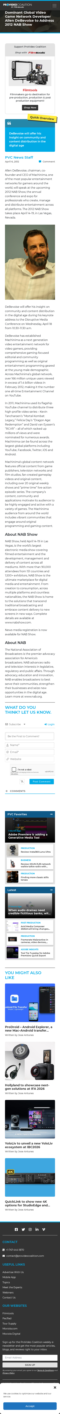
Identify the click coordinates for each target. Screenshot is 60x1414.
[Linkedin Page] (37, 1230)
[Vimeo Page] (43, 1230)
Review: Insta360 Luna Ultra (36, 852)
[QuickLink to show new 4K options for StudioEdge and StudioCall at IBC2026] (30, 1177)
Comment (48, 161)
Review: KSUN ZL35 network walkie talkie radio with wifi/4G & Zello (36, 866)
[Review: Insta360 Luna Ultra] (12, 850)
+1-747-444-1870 (14, 1249)
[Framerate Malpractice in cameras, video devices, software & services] (12, 939)
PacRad (6, 1318)
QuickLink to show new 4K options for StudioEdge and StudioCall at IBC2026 (26, 1205)
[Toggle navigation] (54, 6)
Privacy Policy (8, 1373)
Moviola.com (10, 1328)
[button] (55, 1387)
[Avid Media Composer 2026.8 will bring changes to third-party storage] (12, 926)
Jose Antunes (26, 1035)
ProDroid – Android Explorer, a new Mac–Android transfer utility (28, 1030)
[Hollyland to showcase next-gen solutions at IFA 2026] (30, 1061)
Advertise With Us (13, 1272)
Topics (6, 1282)
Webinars (8, 1292)
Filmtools (8, 1313)
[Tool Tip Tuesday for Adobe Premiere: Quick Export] (12, 952)
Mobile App (9, 1277)
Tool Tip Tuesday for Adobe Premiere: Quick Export (35, 954)
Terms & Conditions (45, 1370)
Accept (30, 1406)
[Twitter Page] (23, 1230)
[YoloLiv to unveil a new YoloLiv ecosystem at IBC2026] (30, 1119)
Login (51, 724)
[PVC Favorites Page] (51, 814)
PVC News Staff (19, 157)
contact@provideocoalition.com (25, 1255)
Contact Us (9, 1297)
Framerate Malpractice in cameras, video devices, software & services (34, 942)
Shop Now (30, 107)
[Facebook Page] (16, 1230)
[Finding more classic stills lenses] (12, 877)
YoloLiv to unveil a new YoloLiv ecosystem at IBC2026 (29, 1145)
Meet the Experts (12, 1287)
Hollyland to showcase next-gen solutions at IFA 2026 (27, 1087)
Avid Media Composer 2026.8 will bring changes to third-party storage (34, 929)
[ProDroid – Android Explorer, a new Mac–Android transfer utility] (30, 1003)
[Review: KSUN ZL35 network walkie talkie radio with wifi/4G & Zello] (12, 863)
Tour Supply (9, 1323)
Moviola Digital (11, 1333)
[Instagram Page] (30, 1230)
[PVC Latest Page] (51, 890)
